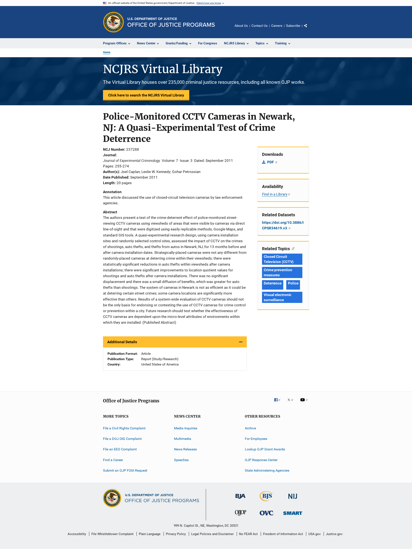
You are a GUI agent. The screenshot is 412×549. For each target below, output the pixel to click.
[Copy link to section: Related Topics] (292, 248)
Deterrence (273, 283)
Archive (250, 428)
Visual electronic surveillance (277, 297)
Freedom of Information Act (283, 534)
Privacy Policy (176, 534)
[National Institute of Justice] (292, 499)
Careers (276, 26)
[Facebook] (279, 403)
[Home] (171, 22)
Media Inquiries (185, 428)
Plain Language (150, 534)
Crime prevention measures (278, 272)
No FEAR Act (248, 534)
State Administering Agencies (267, 470)
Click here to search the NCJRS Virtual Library (146, 95)
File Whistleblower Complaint (112, 534)
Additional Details (122, 342)
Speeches (181, 460)
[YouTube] (304, 403)
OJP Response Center (261, 460)
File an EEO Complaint (120, 449)
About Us (241, 26)
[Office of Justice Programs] (113, 22)
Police (293, 283)
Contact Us (259, 26)
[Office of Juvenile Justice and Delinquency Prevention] (240, 516)
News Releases (185, 449)
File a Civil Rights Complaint (124, 428)
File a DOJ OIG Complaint (122, 439)
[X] (292, 403)
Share (309, 28)
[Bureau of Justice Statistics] (267, 502)
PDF (271, 162)
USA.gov (314, 534)
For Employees (256, 439)
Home (106, 52)
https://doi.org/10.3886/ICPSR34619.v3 (283, 225)
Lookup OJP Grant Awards (265, 449)
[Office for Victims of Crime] (266, 516)
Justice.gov (334, 534)
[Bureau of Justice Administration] (240, 499)
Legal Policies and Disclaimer (212, 534)
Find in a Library (274, 194)
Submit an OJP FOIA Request (125, 470)
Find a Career (113, 460)
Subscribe (293, 26)
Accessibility (77, 534)
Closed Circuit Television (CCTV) (279, 259)
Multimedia (182, 439)
